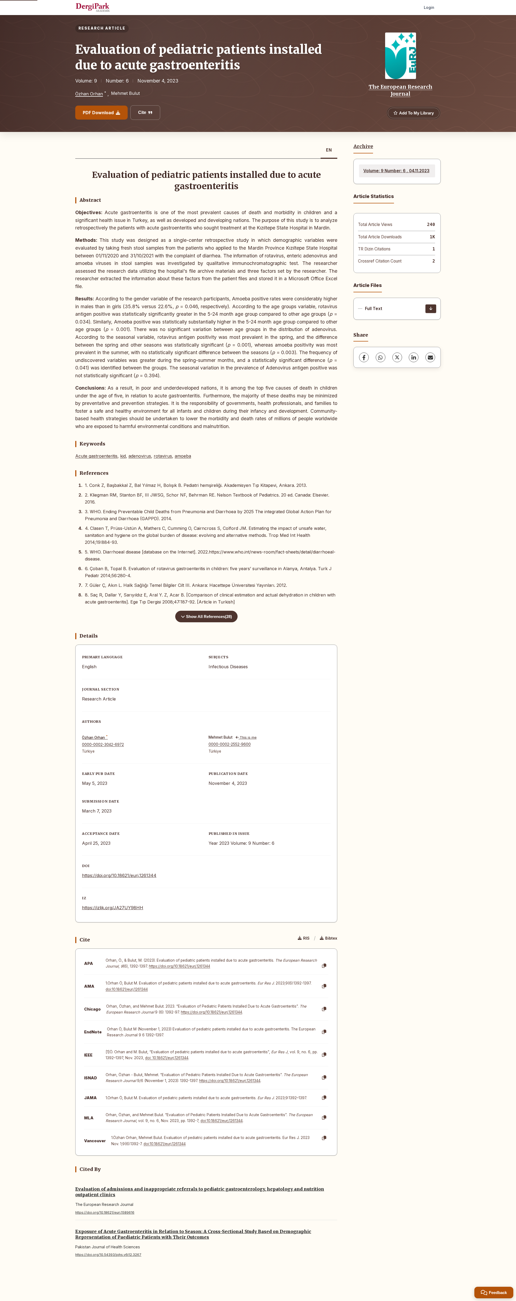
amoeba (183, 456)
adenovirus (139, 456)
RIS (306, 938)
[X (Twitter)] (397, 357)
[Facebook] (364, 357)
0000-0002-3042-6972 (103, 744)
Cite (142, 112)
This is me (248, 737)
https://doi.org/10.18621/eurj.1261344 (119, 875)
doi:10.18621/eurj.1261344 (127, 989)
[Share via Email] (430, 357)
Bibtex (331, 938)
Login (429, 7)
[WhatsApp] (380, 357)
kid (123, 456)
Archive (363, 146)
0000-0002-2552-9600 (230, 744)
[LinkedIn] (413, 357)
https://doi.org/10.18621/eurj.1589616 (104, 1212)
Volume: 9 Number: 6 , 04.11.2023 (396, 170)
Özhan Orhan (89, 94)
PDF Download (98, 112)
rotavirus (163, 456)
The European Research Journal (400, 90)
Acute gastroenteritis (96, 456)
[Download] (430, 308)
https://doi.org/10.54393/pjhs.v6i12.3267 (108, 1255)
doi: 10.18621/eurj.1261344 (166, 1058)
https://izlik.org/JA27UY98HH (112, 907)
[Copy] (324, 966)
